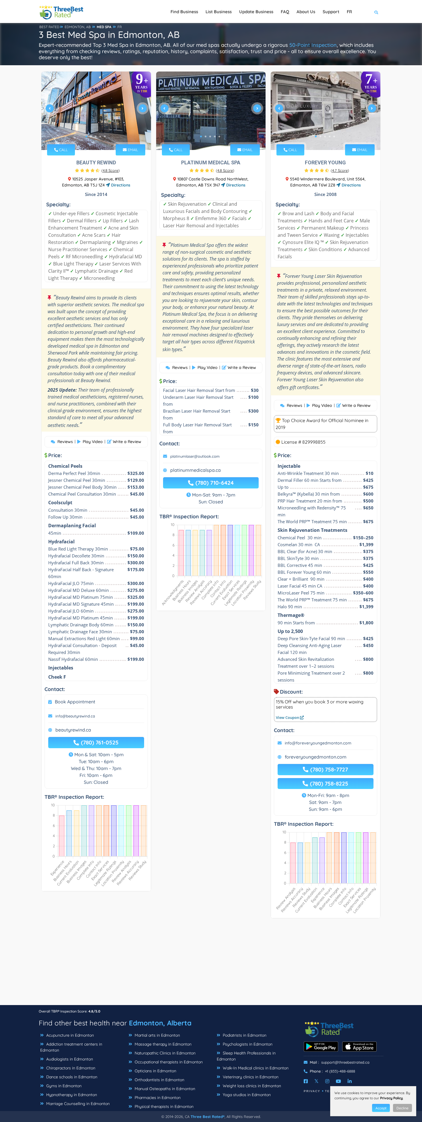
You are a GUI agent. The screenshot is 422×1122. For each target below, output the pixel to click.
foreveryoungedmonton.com (315, 757)
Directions (120, 185)
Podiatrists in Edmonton (244, 1035)
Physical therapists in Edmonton (163, 1106)
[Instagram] (327, 1081)
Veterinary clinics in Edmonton (250, 1076)
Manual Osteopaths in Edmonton (164, 1088)
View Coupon (288, 717)
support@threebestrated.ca (345, 1062)
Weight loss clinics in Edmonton (251, 1085)
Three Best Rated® (207, 1116)
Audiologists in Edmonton (69, 1059)
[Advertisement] (211, 964)
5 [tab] (105, 136)
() (110, 170)
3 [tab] (95, 136)
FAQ (285, 11)
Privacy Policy (391, 1098)
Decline (402, 1108)
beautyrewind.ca (73, 730)
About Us (306, 11)
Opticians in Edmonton (154, 1070)
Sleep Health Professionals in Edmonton (246, 1056)
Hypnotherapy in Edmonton (71, 1094)
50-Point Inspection (313, 45)
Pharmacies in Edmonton (157, 1097)
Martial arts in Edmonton (156, 1035)
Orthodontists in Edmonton (158, 1079)
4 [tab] (100, 136)
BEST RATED (49, 27)
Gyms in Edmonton (63, 1085)
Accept (380, 1108)
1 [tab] (86, 136)
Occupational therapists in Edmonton (168, 1062)
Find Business (184, 11)
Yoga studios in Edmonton (246, 1094)
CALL (63, 149)
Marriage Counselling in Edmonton (77, 1103)
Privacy (312, 1091)
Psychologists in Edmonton (247, 1044)
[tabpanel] (96, 111)
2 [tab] (91, 136)
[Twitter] (316, 1081)
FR (119, 27)
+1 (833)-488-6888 (340, 1071)
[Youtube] (338, 1081)
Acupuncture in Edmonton (69, 1035)
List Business (219, 11)
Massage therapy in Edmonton (162, 1044)
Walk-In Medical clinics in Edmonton (255, 1068)
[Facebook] (306, 1081)
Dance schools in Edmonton (71, 1076)
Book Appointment (75, 702)
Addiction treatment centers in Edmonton (71, 1047)
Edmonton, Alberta (160, 1023)
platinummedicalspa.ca (195, 470)
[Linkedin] (350, 1081)
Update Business (256, 11)
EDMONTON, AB (78, 27)
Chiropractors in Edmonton (70, 1068)
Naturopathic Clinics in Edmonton (164, 1053)
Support (331, 11)
